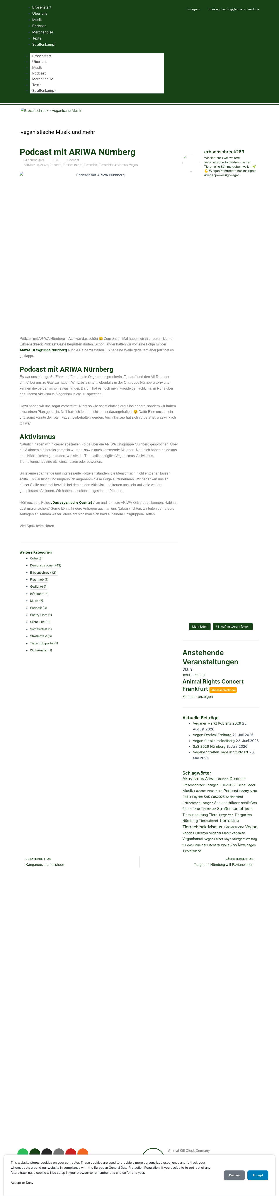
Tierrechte (90, 165)
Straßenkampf (44, 90)
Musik (37, 67)
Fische (240, 785)
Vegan (133, 165)
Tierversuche (233, 827)
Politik (186, 797)
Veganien (238, 833)
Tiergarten (225, 815)
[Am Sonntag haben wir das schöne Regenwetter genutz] (220, 455)
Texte (36, 85)
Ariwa (44, 165)
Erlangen (212, 785)
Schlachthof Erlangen (197, 803)
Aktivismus (31, 165)
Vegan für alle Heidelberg (214, 741)
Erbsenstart (41, 56)
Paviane (200, 791)
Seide (186, 809)
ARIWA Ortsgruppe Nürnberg (43, 350)
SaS (207, 797)
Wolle (225, 845)
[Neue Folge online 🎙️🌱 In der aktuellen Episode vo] (220, 561)
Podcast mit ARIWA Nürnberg (77, 152)
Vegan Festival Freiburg (212, 735)
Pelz (210, 791)
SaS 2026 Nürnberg (209, 746)
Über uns (39, 61)
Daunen (223, 779)
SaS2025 (218, 797)
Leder (251, 785)
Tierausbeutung (195, 815)
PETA (219, 791)
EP (243, 779)
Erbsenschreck (193, 785)
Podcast (39, 73)
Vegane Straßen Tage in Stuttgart (220, 752)
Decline (234, 1175)
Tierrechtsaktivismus (113, 165)
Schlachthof (234, 797)
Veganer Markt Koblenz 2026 (217, 723)
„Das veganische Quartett (72, 502)
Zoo (234, 845)
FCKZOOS (227, 785)
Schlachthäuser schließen (235, 803)
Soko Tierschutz (204, 809)
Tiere (213, 815)
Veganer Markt (220, 833)
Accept (258, 1175)
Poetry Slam (248, 791)
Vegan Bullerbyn (195, 833)
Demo (235, 778)
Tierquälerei (208, 821)
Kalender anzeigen (197, 696)
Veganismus (192, 839)
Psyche (197, 797)
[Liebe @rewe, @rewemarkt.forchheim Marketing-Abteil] (220, 294)
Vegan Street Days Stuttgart (224, 839)
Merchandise (42, 79)
